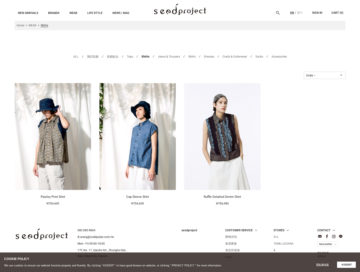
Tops (130, 56)
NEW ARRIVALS (28, 13)
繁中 (300, 12)
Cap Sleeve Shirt (137, 197)
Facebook (326, 236)
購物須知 (231, 236)
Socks (259, 56)
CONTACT (319, 236)
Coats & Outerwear (234, 56)
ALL (76, 56)
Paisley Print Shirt (53, 197)
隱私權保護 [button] (322, 264)
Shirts (180, 9)
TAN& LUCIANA (284, 243)
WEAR (73, 13)
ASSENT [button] (346, 264)
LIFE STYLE (94, 13)
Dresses (209, 56)
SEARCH (278, 13)
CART (337, 12)
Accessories (279, 56)
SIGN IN (317, 12)
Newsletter (325, 244)
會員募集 (231, 243)
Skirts (192, 56)
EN (292, 12)
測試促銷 (93, 56)
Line (340, 236)
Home (20, 25)
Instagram (333, 236)
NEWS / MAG (120, 13)
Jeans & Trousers (169, 56)
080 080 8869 (86, 230)
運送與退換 (232, 250)
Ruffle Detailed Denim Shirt (222, 197)
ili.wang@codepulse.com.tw (96, 237)
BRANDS (53, 13)
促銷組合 (113, 56)
